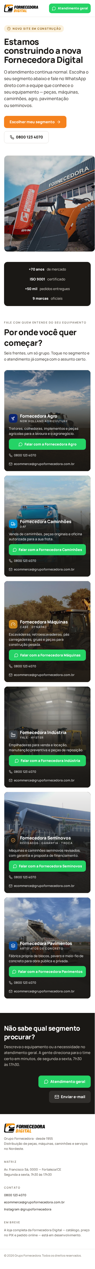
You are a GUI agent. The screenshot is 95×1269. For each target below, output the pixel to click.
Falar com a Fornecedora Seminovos (50, 866)
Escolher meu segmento (32, 121)
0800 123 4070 (29, 137)
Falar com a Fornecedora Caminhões (50, 549)
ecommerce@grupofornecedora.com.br (44, 464)
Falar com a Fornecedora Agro (51, 444)
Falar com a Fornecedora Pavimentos (50, 971)
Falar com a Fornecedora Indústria (50, 760)
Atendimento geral (73, 8)
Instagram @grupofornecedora (27, 1209)
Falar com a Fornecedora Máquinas (50, 655)
